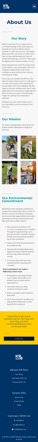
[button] (34, 6)
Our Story (19, 374)
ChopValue (11, 229)
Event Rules (19, 401)
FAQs (19, 405)
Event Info (19, 397)
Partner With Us (19, 382)
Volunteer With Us (19, 378)
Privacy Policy (21, 437)
